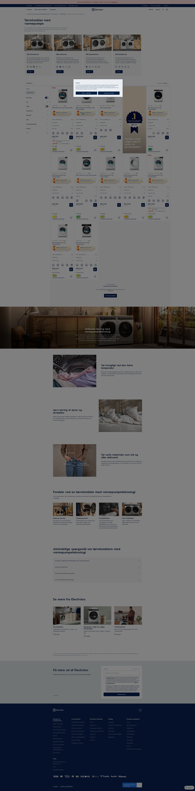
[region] (98, 88)
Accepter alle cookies (109, 93)
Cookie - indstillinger (86, 93)
